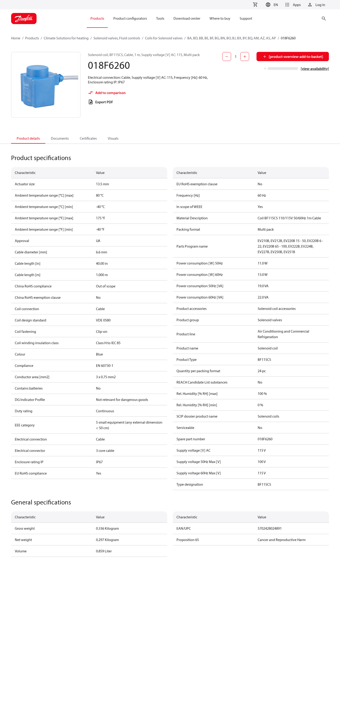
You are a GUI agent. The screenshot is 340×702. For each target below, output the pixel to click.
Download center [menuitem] (186, 18)
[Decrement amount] (226, 56)
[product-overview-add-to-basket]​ (296, 56)
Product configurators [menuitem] (130, 18)
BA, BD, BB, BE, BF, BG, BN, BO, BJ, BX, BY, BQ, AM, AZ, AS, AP (231, 38)
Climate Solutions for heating (66, 38)
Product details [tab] (28, 138)
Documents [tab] (60, 138)
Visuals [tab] (113, 138)
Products (32, 38)
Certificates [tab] (88, 138)
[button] (271, 4)
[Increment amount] (244, 56)
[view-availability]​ (315, 68)
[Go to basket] (255, 4)
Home (15, 38)
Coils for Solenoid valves (163, 38)
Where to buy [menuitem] (220, 18)
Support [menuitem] (246, 18)
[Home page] (24, 18)
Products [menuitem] (97, 18)
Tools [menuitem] (160, 18)
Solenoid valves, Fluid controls (116, 38)
